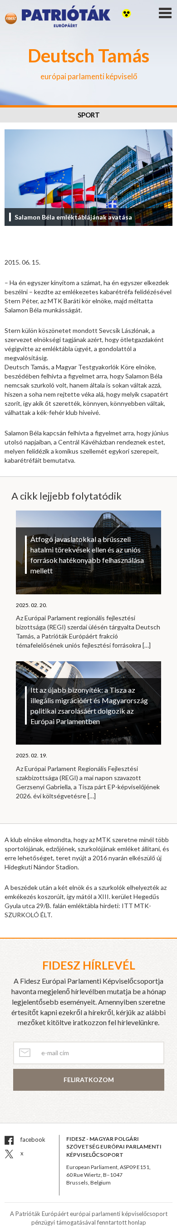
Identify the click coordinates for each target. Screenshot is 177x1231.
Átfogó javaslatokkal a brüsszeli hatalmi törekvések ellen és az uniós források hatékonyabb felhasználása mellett (87, 555)
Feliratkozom (89, 1079)
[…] (147, 645)
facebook (32, 1139)
